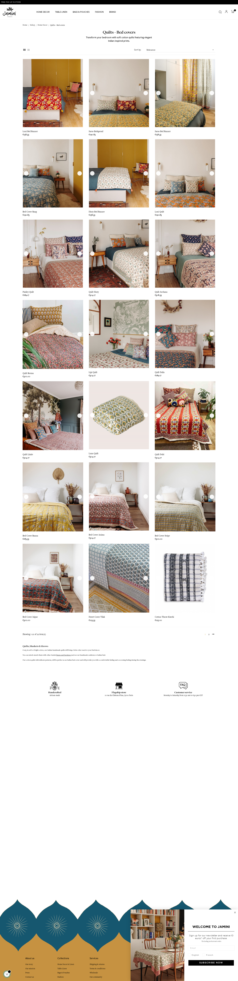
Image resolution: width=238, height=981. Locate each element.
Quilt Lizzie (28, 454)
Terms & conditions (97, 968)
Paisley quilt (28, 292)
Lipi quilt (93, 372)
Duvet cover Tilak (97, 617)
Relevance (180, 50)
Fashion (60, 977)
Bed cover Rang (30, 211)
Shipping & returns (97, 964)
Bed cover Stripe (162, 535)
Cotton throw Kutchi (164, 617)
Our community (96, 977)
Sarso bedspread (96, 131)
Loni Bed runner (30, 131)
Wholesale (94, 972)
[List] (28, 50)
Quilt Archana (161, 292)
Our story (29, 964)
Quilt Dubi (159, 454)
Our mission (30, 968)
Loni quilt (159, 211)
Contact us (29, 977)
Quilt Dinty (94, 292)
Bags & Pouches (63, 972)
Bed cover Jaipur (30, 617)
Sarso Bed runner (163, 131)
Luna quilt (93, 453)
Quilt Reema (28, 373)
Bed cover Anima (96, 534)
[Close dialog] (235, 912)
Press (27, 972)
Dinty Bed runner (97, 211)
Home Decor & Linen (65, 964)
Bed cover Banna (30, 535)
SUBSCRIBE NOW (211, 963)
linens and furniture (63, 655)
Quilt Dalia (159, 372)
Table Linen (62, 968)
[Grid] (24, 50)
